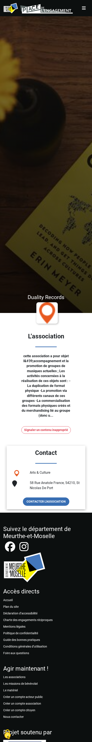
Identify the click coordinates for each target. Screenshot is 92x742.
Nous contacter (13, 716)
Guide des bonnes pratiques (21, 640)
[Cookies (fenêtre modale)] (7, 734)
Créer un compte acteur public (23, 697)
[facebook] (10, 549)
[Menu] (84, 8)
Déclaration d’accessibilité (20, 613)
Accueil (8, 600)
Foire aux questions (16, 653)
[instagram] (24, 549)
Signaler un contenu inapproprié (46, 430)
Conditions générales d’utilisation (25, 646)
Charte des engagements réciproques (28, 620)
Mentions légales (14, 626)
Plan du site (11, 606)
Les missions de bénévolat (20, 683)
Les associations (14, 677)
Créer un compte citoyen (19, 710)
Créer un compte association (22, 703)
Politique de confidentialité (20, 633)
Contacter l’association (46, 501)
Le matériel (10, 690)
